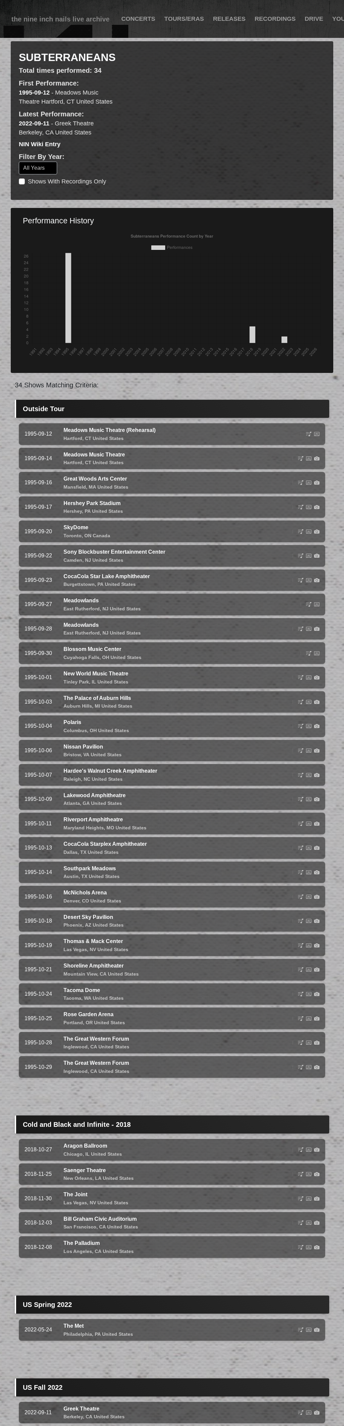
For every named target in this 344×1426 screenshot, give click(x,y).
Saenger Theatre (84, 1170)
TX (83, 852)
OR (89, 1022)
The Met (73, 1326)
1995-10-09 (38, 799)
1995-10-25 (38, 1018)
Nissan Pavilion (83, 747)
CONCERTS (138, 18)
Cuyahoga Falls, (82, 657)
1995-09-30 (38, 653)
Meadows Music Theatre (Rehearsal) (109, 430)
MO (110, 827)
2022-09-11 (34, 123)
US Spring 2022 (47, 1304)
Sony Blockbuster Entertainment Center (114, 552)
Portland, (73, 1022)
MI (97, 706)
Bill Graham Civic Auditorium (100, 1219)
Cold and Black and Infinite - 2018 (77, 1124)
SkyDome (75, 527)
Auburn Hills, (78, 706)
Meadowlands (81, 600)
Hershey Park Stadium (92, 503)
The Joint (75, 1194)
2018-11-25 (38, 1174)
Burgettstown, (79, 584)
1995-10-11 (38, 823)
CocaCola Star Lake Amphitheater (106, 576)
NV (93, 949)
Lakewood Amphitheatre (94, 795)
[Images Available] (316, 458)
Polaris (72, 722)
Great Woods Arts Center (95, 479)
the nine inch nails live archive (60, 19)
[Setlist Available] (308, 434)
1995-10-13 (38, 848)
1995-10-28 (38, 1042)
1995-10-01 (38, 677)
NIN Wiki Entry (39, 144)
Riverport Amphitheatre (93, 819)
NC (87, 779)
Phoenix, (73, 925)
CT (88, 438)
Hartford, (73, 438)
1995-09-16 (38, 482)
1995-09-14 (38, 458)
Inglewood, (76, 1046)
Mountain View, (80, 974)
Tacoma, (73, 998)
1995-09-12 (34, 92)
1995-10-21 (38, 969)
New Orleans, (78, 1178)
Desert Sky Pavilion (88, 917)
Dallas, (71, 852)
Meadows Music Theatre (94, 454)
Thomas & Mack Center (93, 941)
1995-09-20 (38, 531)
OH (105, 657)
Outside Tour (43, 409)
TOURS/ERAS (184, 18)
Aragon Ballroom (85, 1146)
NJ (88, 560)
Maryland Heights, (84, 827)
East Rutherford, (82, 608)
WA (87, 998)
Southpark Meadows (89, 868)
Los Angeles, (78, 1251)
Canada (101, 535)
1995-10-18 (38, 921)
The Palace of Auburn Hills (97, 698)
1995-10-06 (38, 750)
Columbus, (75, 730)
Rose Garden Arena (88, 1014)
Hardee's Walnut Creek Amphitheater (110, 771)
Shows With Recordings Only (67, 181)
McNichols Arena (85, 892)
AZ (88, 925)
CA (103, 974)
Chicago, (73, 1154)
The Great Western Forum (96, 1039)
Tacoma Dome (81, 990)
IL (94, 681)
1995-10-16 (38, 896)
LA (98, 1178)
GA (86, 803)
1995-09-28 (38, 629)
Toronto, (73, 535)
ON (87, 535)
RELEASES (229, 18)
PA (88, 511)
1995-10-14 (38, 872)
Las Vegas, (75, 949)
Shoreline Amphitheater (93, 966)
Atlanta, (72, 803)
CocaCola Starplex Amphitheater (105, 844)
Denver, (72, 900)
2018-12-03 (38, 1222)
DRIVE (314, 18)
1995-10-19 (38, 945)
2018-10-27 (38, 1149)
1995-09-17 (38, 507)
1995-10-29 (38, 1067)
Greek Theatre (81, 1409)
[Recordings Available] (316, 434)
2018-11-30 (38, 1198)
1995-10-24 (38, 994)
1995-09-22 (38, 555)
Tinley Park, (76, 681)
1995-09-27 (38, 604)
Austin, (71, 876)
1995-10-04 (38, 726)
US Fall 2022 (42, 1387)
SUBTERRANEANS (67, 57)
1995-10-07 (38, 775)
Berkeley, (73, 1416)
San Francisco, (80, 1226)
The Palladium (81, 1243)
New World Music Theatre (95, 673)
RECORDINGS (275, 18)
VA (86, 754)
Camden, (73, 560)
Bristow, (72, 754)
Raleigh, (72, 779)
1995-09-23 (38, 580)
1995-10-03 (38, 702)
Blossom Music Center (92, 649)
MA (92, 487)
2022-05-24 (38, 1329)
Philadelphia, (78, 1334)
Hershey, (73, 511)
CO (85, 900)
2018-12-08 (38, 1247)
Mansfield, (75, 487)
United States (108, 438)
